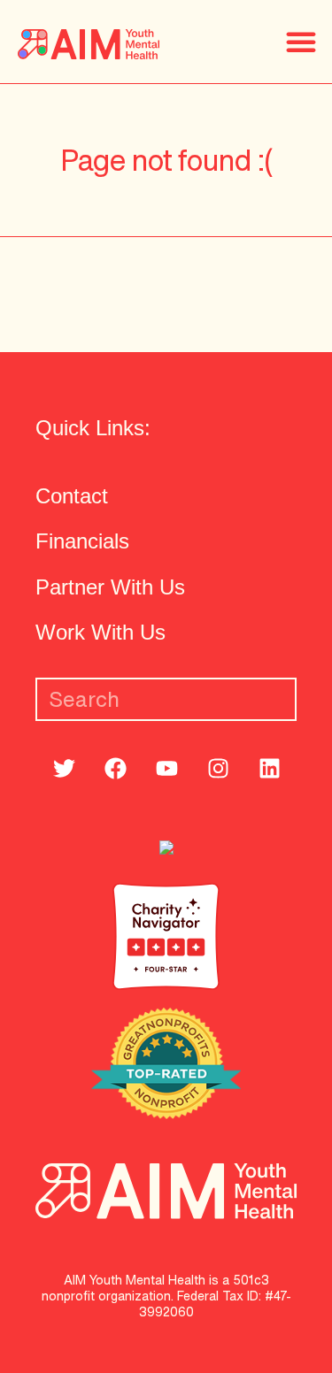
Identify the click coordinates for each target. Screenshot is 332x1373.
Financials (82, 541)
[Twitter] (64, 768)
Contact (71, 496)
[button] (301, 41)
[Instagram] (218, 768)
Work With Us (100, 632)
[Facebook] (115, 768)
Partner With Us (110, 587)
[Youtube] (166, 768)
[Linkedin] (269, 768)
